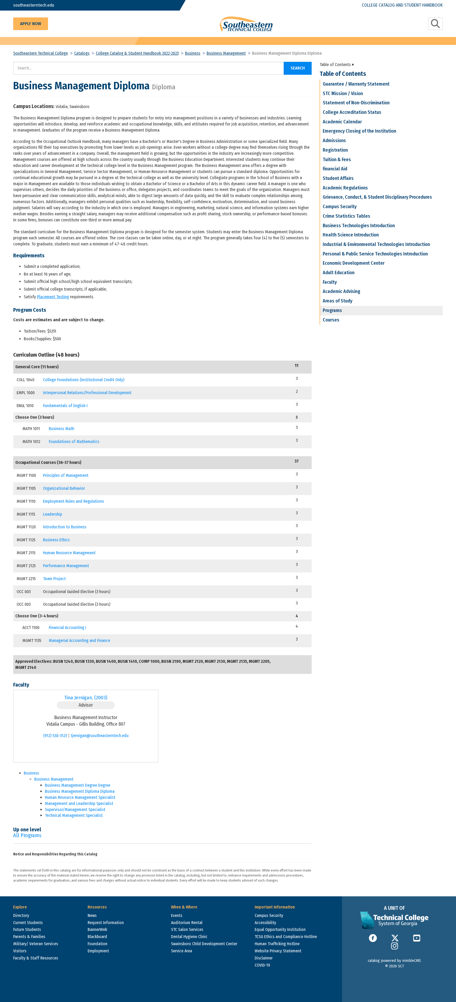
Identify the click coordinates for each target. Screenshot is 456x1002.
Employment (98, 950)
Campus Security (340, 206)
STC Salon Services (187, 929)
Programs (332, 310)
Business (192, 53)
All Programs (27, 835)
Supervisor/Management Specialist (75, 809)
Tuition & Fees (337, 159)
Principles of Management (65, 475)
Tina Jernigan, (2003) (85, 698)
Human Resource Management (69, 552)
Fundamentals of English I (65, 405)
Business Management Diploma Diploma (80, 791)
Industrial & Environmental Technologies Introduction (376, 244)
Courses (331, 320)
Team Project (54, 578)
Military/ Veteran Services (35, 943)
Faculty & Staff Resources (35, 958)
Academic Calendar (342, 122)
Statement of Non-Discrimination (356, 103)
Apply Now (30, 23)
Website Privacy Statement (278, 950)
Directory (21, 915)
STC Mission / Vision (343, 93)
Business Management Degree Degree (77, 785)
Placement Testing (53, 296)
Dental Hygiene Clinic (189, 936)
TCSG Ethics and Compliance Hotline (286, 936)
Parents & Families (29, 936)
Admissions (334, 140)
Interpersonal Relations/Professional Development (87, 392)
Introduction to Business (64, 526)
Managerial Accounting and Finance (79, 640)
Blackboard (97, 936)
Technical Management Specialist (74, 815)
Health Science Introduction (351, 235)
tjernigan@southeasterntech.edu (100, 735)
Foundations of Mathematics (74, 441)
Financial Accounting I (67, 627)
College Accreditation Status (352, 112)
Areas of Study (337, 301)
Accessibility (265, 922)
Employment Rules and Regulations (73, 501)
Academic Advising (341, 291)
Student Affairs (338, 178)
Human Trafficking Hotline (277, 943)
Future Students (27, 929)
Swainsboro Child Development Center (204, 943)
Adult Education (338, 273)
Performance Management (66, 565)
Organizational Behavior (64, 488)
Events (176, 915)
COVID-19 (262, 965)
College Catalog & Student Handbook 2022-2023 (137, 53)
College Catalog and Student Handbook (402, 5)
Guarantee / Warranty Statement (356, 84)
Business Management (226, 53)
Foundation (97, 943)
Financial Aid (335, 169)
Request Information (106, 922)
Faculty (330, 282)
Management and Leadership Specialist (79, 803)
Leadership (52, 514)
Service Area (181, 950)
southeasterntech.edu (33, 5)
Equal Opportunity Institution (280, 929)
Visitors (19, 950)
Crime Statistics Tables (346, 216)
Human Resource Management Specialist (80, 797)
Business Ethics (56, 539)
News (92, 915)
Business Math (61, 428)
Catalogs (81, 53)
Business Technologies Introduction (359, 226)
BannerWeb (97, 929)
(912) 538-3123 (55, 735)
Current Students (28, 922)
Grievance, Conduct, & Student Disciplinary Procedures (377, 197)
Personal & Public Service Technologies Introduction (375, 254)
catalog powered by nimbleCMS (394, 960)
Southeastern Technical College (40, 53)
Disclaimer (264, 958)
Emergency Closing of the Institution (359, 131)
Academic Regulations (345, 188)
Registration (335, 150)
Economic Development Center (353, 263)
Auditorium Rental (186, 922)
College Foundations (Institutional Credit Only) (83, 379)
